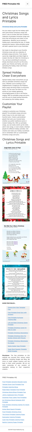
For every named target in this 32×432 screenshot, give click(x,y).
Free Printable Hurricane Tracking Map (15, 318)
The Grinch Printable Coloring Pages (13, 414)
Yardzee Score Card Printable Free (13, 384)
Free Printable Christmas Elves (11, 412)
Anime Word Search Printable (11, 409)
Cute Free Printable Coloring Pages (13, 419)
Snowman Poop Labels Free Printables (14, 397)
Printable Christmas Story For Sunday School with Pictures (17, 337)
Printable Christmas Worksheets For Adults (18, 342)
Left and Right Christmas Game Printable (17, 323)
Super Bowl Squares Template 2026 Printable (17, 350)
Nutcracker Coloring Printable (11, 417)
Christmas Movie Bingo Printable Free (14, 392)
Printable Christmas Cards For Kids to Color (17, 329)
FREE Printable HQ (11, 4)
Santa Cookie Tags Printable (17, 346)
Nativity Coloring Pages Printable (12, 422)
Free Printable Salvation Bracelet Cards (14, 382)
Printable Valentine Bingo (10, 387)
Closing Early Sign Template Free (16, 308)
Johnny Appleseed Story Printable (13, 395)
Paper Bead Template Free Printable (13, 389)
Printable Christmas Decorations (18, 333)
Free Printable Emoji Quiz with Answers (17, 313)
